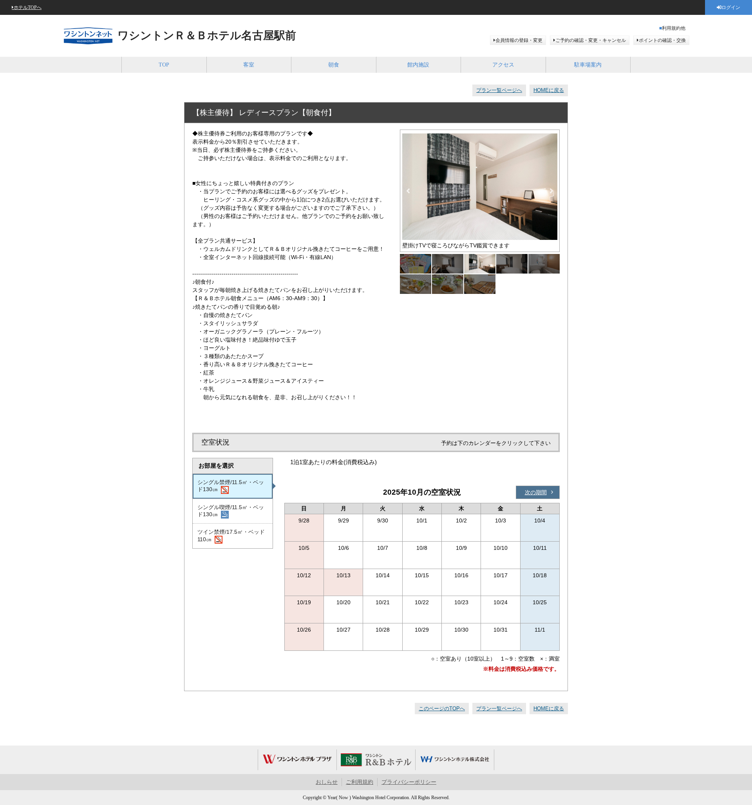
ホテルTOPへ (28, 7)
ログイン (730, 7)
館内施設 (418, 65)
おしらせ (327, 782)
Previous (408, 191)
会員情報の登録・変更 (518, 40)
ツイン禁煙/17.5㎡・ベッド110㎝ (231, 535)
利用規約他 (673, 28)
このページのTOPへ (442, 708)
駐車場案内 (588, 65)
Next (551, 191)
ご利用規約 (359, 782)
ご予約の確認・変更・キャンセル (590, 40)
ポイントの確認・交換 (662, 40)
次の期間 (536, 492)
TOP (164, 65)
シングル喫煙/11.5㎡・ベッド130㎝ (230, 510)
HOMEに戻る (548, 90)
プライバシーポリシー (408, 782)
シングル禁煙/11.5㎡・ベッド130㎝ (230, 485)
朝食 (333, 65)
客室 (248, 65)
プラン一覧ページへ (499, 90)
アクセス (503, 65)
